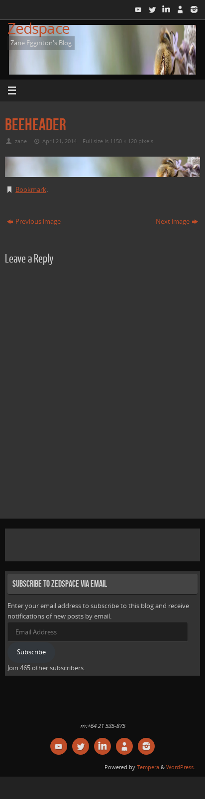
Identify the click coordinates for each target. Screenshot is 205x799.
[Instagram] (193, 9)
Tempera (148, 767)
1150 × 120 (123, 141)
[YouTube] (137, 9)
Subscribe (31, 652)
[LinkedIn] (165, 9)
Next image (173, 221)
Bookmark (30, 189)
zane (21, 141)
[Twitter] (151, 9)
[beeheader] (102, 167)
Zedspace (38, 28)
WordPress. (180, 767)
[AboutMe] (179, 9)
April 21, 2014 (59, 141)
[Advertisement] (106, 543)
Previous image (38, 221)
